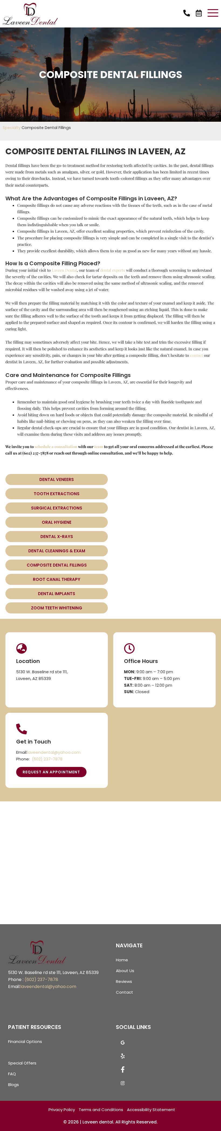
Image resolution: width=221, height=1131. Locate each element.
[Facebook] (122, 1071)
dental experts (112, 270)
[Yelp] (122, 1057)
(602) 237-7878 (47, 759)
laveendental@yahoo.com (54, 752)
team (98, 446)
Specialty (11, 127)
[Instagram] (122, 1084)
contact (196, 355)
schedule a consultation (55, 446)
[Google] (122, 1044)
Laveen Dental (64, 270)
